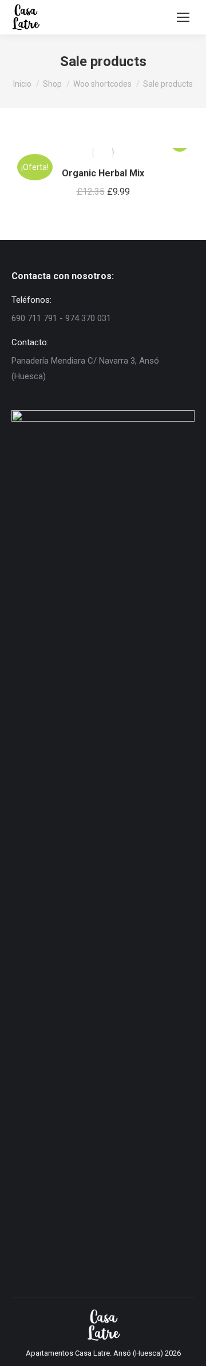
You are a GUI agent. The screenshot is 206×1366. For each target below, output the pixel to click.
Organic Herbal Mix (103, 173)
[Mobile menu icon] (183, 17)
